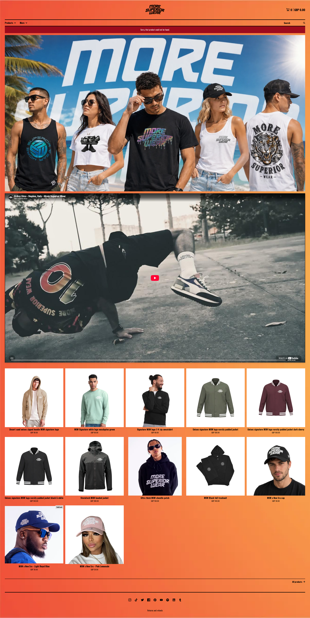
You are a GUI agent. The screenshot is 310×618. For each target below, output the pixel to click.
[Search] (304, 23)
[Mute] (298, 360)
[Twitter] (142, 599)
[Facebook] (148, 599)
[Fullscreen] (302, 360)
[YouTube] (161, 599)
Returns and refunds (155, 610)
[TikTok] (136, 599)
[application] (155, 278)
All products (297, 581)
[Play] (8, 360)
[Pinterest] (155, 599)
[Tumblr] (180, 599)
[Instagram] (129, 599)
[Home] (155, 9)
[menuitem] (10, 23)
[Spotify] (167, 599)
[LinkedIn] (173, 599)
